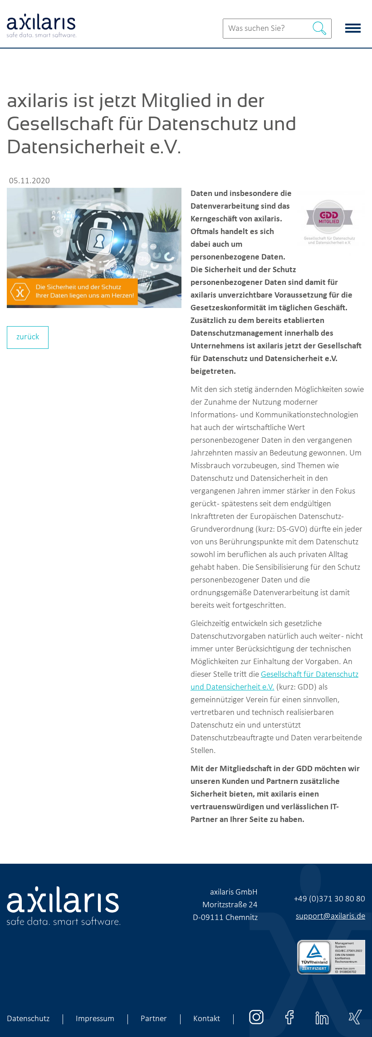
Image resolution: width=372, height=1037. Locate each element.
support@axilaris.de (330, 916)
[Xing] (355, 1025)
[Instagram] (256, 1025)
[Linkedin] (322, 1025)
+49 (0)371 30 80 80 (329, 899)
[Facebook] (289, 1025)
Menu (355, 24)
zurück (27, 337)
